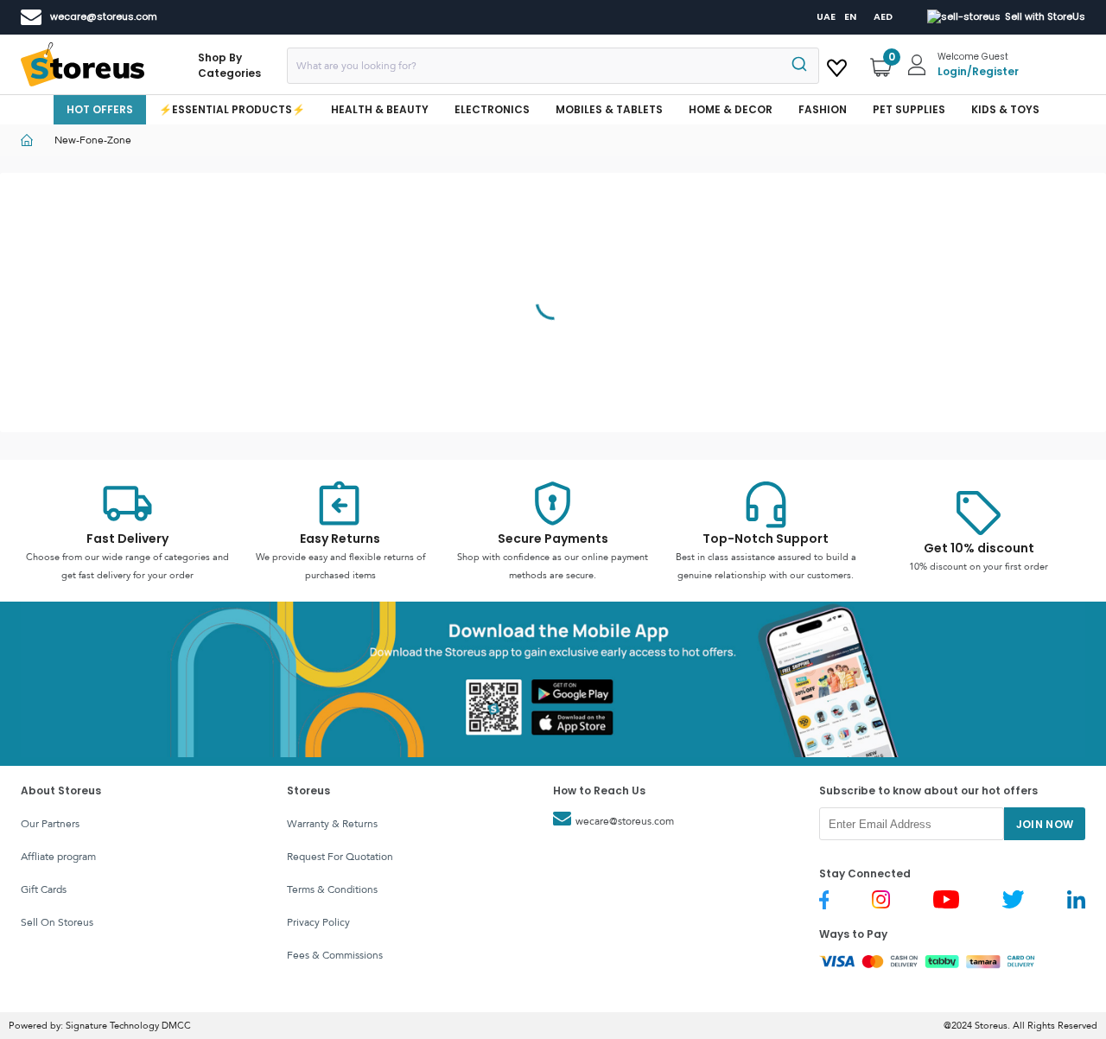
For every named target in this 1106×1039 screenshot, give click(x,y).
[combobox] (553, 66)
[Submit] (798, 66)
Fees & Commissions (335, 955)
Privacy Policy (318, 922)
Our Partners (50, 823)
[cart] (837, 65)
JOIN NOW (1045, 824)
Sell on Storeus (57, 922)
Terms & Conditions (332, 889)
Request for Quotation (340, 856)
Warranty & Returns (332, 823)
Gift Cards (44, 889)
